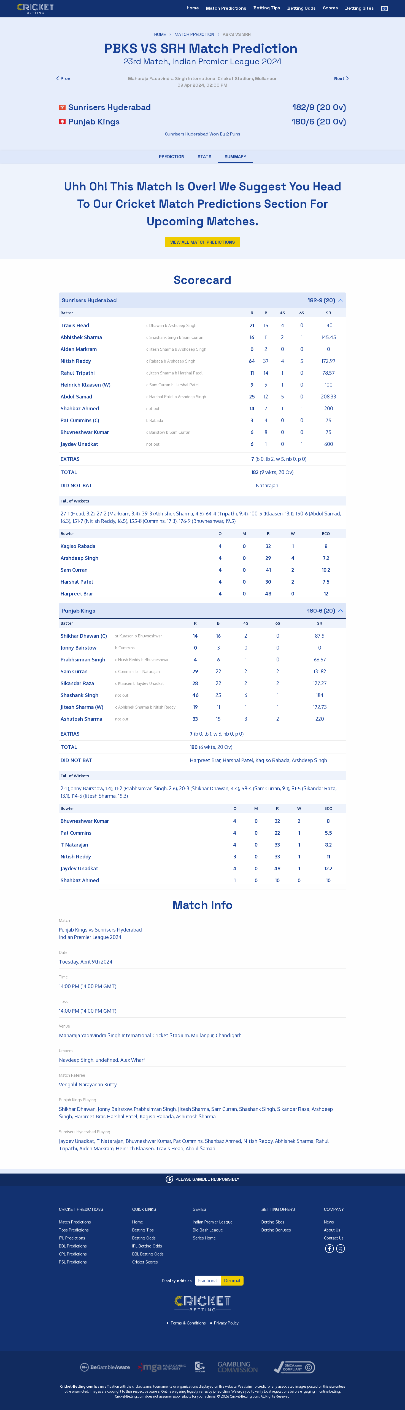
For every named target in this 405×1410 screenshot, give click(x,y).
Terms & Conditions (188, 1323)
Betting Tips (266, 8)
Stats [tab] (204, 156)
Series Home (204, 1238)
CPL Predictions (73, 1254)
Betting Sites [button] (359, 8)
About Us (332, 1230)
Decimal (232, 1280)
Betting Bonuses (276, 1230)
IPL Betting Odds (147, 1246)
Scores (330, 8)
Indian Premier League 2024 (227, 61)
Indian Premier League (213, 1222)
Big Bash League (208, 1230)
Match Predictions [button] (226, 8)
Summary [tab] (235, 156)
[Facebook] (329, 1248)
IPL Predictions (72, 1238)
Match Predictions (75, 1222)
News (329, 1222)
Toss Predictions (74, 1230)
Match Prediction (194, 34)
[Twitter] (340, 1248)
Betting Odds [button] (301, 8)
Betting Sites (272, 1222)
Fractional (208, 1280)
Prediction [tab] (171, 156)
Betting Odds (144, 1238)
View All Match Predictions (202, 242)
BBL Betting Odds (148, 1254)
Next (339, 78)
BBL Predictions (73, 1246)
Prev (65, 78)
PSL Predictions (73, 1262)
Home (193, 8)
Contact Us (334, 1238)
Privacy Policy (226, 1323)
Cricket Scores (145, 1262)
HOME (160, 34)
